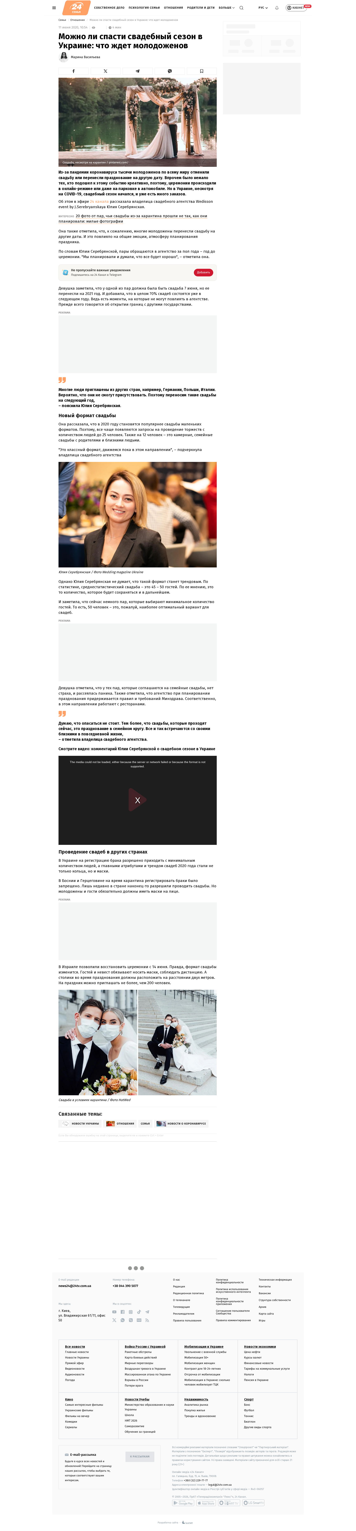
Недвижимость (196, 1399)
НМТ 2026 (131, 1420)
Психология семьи (144, 7)
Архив (262, 1307)
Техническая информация (275, 1280)
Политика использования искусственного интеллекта (233, 1290)
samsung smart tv (253, 1502)
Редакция (179, 1286)
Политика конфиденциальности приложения (230, 1301)
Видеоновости (75, 1368)
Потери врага (134, 1385)
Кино (69, 1399)
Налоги (249, 1374)
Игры (262, 1320)
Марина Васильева (85, 57)
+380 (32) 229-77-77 (196, 1480)
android (183, 1502)
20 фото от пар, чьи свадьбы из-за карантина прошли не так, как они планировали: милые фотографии (133, 219)
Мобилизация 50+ (196, 1357)
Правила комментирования (233, 1320)
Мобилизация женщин (199, 1363)
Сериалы (71, 1427)
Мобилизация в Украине (204, 1347)
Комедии (71, 1421)
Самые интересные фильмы (84, 1405)
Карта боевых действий (141, 1357)
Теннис (249, 1416)
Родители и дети (201, 7)
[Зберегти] (202, 71)
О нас (176, 1280)
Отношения (173, 7)
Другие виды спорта (258, 1427)
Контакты (265, 1286)
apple (206, 1502)
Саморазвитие (134, 1426)
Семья (63, 20)
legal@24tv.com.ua (220, 1484)
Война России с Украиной (145, 1347)
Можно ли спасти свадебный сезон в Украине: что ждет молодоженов (134, 20)
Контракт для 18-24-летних (202, 1368)
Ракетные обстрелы (138, 1352)
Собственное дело (109, 7)
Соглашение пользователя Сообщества (233, 1312)
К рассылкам (140, 1456)
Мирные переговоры (139, 1363)
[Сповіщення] (277, 8)
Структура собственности (275, 1300)
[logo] (76, 7)
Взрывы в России (136, 1380)
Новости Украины (77, 1357)
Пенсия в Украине (256, 1380)
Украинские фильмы (79, 1410)
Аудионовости (74, 1374)
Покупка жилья (194, 1410)
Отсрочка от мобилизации (202, 1374)
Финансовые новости (258, 1363)
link (114, 1312)
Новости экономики (260, 1347)
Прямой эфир (74, 1363)
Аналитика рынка (196, 1405)
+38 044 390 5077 (125, 1286)
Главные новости (77, 1352)
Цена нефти (252, 1352)
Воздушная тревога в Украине (145, 1368)
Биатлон (249, 1421)
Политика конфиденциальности (230, 1281)
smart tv (229, 1502)
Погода (70, 1380)
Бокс (247, 1405)
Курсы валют (253, 1357)
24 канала (99, 201)
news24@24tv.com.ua (75, 1286)
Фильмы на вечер (77, 1416)
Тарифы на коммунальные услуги (267, 1368)
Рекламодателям (183, 1314)
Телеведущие (181, 1307)
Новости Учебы (137, 1399)
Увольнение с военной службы (205, 1352)
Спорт (249, 1399)
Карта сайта (266, 1314)
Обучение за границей (140, 1432)
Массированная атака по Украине (148, 1374)
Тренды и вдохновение (200, 1416)
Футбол (249, 1410)
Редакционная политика (188, 1293)
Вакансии (265, 1293)
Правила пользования (187, 1320)
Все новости (75, 1347)
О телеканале (181, 1300)
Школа (129, 1415)
